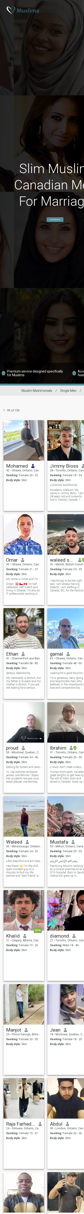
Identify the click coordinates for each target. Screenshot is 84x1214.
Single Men (68, 390)
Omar (12, 560)
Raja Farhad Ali (20, 1124)
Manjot (13, 1030)
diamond (59, 936)
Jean (55, 1030)
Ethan (12, 654)
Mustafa (59, 842)
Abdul (56, 1124)
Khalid (13, 936)
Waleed (14, 842)
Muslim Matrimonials (36, 390)
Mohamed (17, 466)
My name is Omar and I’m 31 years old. (24, 579)
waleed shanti (62, 560)
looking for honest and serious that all (24, 767)
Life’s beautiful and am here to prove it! (24, 861)
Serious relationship (18, 673)
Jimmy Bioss (64, 466)
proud (12, 748)
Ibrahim (58, 748)
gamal (56, 654)
